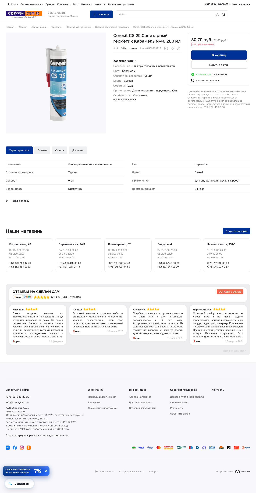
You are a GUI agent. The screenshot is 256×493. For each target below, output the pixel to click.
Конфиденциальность (131, 471)
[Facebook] (15, 448)
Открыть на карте (236, 231)
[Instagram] (22, 448)
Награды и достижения (102, 396)
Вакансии (94, 402)
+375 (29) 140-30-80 (168, 263)
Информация (137, 389)
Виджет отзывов (234, 351)
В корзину (219, 55)
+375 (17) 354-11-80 (19, 266)
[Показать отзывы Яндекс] (18, 297)
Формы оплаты (179, 402)
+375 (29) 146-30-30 (218, 263)
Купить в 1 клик (219, 64)
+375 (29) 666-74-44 (119, 263)
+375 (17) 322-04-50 (119, 266)
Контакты (217, 389)
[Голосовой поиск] (217, 14)
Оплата (59, 150)
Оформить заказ (180, 413)
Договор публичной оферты (187, 396)
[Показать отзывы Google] (27, 297)
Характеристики (19, 150)
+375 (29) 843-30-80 (70, 263)
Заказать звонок (241, 4)
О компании (96, 389)
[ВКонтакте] (8, 448)
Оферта (153, 471)
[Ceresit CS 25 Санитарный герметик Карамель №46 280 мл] (56, 83)
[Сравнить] (166, 48)
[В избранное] (172, 48)
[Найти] (223, 14)
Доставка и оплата (140, 402)
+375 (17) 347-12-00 (168, 266)
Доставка (78, 150)
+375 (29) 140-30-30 (217, 4)
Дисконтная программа (102, 407)
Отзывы (42, 150)
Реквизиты (176, 407)
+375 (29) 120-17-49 (20, 263)
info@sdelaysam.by (17, 402)
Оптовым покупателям (142, 407)
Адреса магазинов (140, 396)
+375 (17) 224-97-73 (69, 266)
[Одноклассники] (29, 448)
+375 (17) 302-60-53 (218, 266)
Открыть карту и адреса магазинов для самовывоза (37, 435)
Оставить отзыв (230, 291)
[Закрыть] (45, 471)
